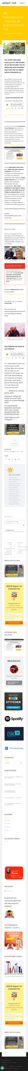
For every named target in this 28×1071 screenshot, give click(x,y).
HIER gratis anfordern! (14, 622)
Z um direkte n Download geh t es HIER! (14, 115)
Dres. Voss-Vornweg (10, 33)
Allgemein (20, 33)
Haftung (16, 1068)
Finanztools (8, 823)
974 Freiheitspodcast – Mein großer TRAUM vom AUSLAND (13, 784)
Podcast (7, 830)
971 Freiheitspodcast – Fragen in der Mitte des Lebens (13, 804)
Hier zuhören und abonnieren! (13, 682)
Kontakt (5, 1066)
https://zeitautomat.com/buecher (15, 220)
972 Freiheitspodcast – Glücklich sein (13, 798)
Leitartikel (7, 827)
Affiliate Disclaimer (7, 1068)
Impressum (11, 1066)
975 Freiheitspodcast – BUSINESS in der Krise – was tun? (14, 777)
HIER (22, 414)
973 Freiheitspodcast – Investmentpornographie (10, 791)
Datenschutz (19, 1066)
